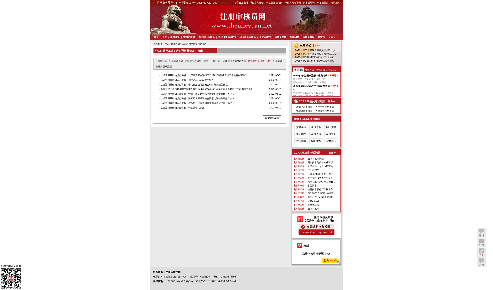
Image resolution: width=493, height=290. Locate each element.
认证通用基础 (173, 43)
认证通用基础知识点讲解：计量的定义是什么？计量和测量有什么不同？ (198, 93)
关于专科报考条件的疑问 (320, 178)
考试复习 (331, 134)
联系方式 (331, 69)
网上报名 (331, 127)
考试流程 (316, 127)
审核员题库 (323, 2)
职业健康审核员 (248, 37)
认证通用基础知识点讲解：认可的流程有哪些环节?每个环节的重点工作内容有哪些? (203, 75)
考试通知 (335, 2)
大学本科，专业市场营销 (320, 166)
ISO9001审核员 (207, 37)
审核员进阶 (280, 37)
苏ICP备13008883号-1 (223, 281)
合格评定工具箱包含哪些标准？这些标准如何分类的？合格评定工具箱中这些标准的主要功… (208, 89)
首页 (156, 37)
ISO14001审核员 (227, 37)
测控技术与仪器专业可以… (321, 162)
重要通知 (320, 69)
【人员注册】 (300, 158)
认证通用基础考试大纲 (234, 60)
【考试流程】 (300, 193)
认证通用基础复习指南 (193, 43)
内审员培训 (309, 2)
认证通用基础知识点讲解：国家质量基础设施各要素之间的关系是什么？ (198, 98)
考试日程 (298, 70)
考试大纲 (316, 134)
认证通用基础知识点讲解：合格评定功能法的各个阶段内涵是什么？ (195, 84)
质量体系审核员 (304, 106)
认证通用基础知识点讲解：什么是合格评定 (183, 107)
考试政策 (175, 37)
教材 (481, 242)
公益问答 (294, 37)
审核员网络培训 (293, 2)
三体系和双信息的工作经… (321, 174)
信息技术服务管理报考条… (321, 189)
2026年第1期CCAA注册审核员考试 (311, 86)
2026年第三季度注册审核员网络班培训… (316, 53)
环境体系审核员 (326, 106)
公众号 (332, 37)
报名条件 (301, 127)
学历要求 (312, 185)
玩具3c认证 (313, 201)
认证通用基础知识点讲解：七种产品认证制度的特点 (187, 80)
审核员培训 (189, 37)
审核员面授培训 (274, 2)
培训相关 (301, 134)
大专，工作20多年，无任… (322, 181)
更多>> (331, 101)
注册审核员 (313, 170)
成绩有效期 (313, 208)
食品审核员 (265, 37)
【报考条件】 (300, 166)
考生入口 (309, 69)
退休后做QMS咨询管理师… (322, 197)
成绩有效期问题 (316, 158)
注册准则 (301, 141)
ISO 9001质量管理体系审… (322, 193)
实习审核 (316, 141)
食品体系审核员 (326, 110)
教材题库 (331, 141)
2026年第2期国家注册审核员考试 (310, 75)
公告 (164, 37)
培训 (481, 233)
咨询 (481, 262)
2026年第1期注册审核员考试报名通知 (314, 57)
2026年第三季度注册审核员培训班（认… (316, 50)
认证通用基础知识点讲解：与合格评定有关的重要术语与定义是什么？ (196, 103)
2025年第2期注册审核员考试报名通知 (314, 60)
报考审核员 (313, 204)
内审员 (321, 37)
